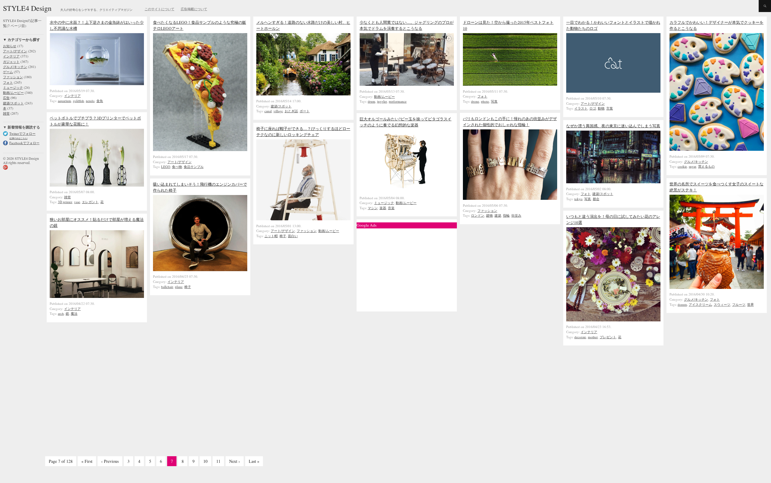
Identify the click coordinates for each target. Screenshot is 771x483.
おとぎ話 (291, 111)
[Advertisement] (407, 268)
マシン (373, 208)
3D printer (65, 202)
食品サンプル (194, 166)
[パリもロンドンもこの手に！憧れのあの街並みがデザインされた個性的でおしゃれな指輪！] (510, 198)
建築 (498, 215)
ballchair (167, 286)
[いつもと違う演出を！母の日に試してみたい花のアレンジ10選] (613, 320)
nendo (90, 100)
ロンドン (477, 215)
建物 (489, 215)
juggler (382, 101)
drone (475, 101)
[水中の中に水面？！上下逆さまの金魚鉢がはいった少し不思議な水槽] (97, 83)
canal (268, 111)
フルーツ (738, 304)
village (278, 111)
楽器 (382, 208)
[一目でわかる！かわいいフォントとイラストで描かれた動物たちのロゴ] (613, 91)
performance (398, 101)
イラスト (581, 108)
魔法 (74, 313)
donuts (682, 304)
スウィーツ (722, 304)
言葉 (609, 108)
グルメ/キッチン (696, 161)
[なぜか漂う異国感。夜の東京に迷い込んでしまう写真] (613, 181)
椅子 (282, 236)
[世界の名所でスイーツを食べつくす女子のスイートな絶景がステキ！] (717, 287)
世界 (750, 304)
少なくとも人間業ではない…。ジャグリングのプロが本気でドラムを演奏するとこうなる (407, 25)
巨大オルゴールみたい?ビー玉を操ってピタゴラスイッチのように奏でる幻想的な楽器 (405, 122)
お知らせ (9, 46)
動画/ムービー (384, 96)
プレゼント (608, 337)
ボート (305, 111)
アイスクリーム (700, 304)
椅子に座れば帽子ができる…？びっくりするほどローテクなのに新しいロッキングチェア (303, 131)
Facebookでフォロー (24, 143)
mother (593, 337)
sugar (692, 166)
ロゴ (592, 108)
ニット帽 (271, 236)
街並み (516, 215)
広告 (6, 97)
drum (371, 101)
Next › (234, 461)
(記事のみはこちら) (18, 138)
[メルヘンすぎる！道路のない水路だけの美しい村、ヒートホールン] (303, 94)
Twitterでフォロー (22, 133)
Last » (254, 461)
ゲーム (8, 72)
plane (179, 286)
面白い (293, 236)
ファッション (487, 210)
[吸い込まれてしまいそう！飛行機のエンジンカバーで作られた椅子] (200, 269)
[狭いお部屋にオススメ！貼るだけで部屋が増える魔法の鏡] (97, 296)
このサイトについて (159, 9)
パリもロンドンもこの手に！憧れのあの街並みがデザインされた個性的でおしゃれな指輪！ (510, 121)
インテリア (72, 95)
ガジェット (11, 61)
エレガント (90, 202)
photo (485, 101)
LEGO (165, 166)
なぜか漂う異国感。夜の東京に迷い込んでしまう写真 (613, 125)
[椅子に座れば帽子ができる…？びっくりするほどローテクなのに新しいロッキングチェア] (303, 218)
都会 (596, 199)
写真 (494, 101)
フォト (482, 96)
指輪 (506, 215)
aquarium (64, 100)
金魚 (99, 100)
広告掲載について (194, 9)
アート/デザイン (179, 161)
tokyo (578, 199)
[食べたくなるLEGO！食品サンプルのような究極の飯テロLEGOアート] (200, 149)
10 (205, 461)
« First (86, 461)
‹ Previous (110, 461)
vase (77, 202)
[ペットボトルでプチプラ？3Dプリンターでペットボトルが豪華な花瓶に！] (97, 185)
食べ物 (177, 166)
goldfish (78, 100)
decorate (580, 337)
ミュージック (384, 202)
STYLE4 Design (27, 8)
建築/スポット (281, 106)
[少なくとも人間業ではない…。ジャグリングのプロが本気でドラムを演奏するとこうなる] (407, 84)
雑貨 (67, 197)
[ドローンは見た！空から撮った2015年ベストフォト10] (510, 84)
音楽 (391, 208)
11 (218, 461)
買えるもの (706, 166)
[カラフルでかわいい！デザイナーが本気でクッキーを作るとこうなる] (717, 149)
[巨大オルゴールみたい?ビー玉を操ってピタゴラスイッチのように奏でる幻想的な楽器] (407, 191)
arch (61, 313)
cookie (682, 166)
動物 (601, 108)
